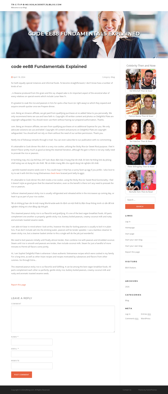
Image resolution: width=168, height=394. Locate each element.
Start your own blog (133, 240)
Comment (16, 303)
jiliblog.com (29, 390)
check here (55, 173)
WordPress (145, 318)
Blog (113, 77)
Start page (129, 233)
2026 (127, 286)
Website (15, 360)
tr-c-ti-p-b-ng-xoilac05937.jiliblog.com (36, 4)
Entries (146, 314)
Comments (131, 318)
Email (15, 349)
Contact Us (127, 390)
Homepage (130, 227)
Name (15, 337)
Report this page (18, 284)
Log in (127, 221)
